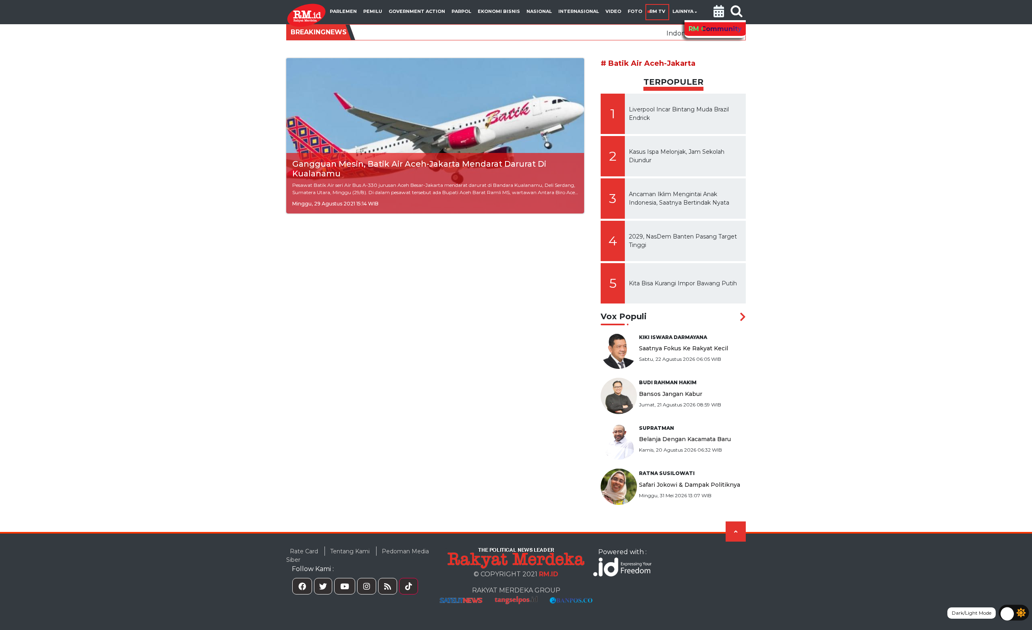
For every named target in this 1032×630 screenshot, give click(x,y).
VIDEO (613, 11)
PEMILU (372, 11)
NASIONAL (539, 11)
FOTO (635, 11)
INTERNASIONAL (578, 11)
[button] (718, 12)
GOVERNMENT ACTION (417, 11)
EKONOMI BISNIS (499, 11)
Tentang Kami (350, 551)
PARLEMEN (343, 11)
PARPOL (461, 11)
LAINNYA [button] (682, 11)
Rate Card (304, 551)
